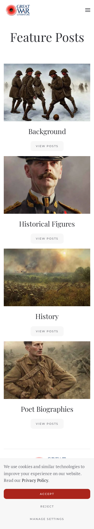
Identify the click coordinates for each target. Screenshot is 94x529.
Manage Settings (47, 519)
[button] (87, 10)
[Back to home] (17, 10)
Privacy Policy (35, 480)
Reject (47, 506)
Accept (47, 494)
